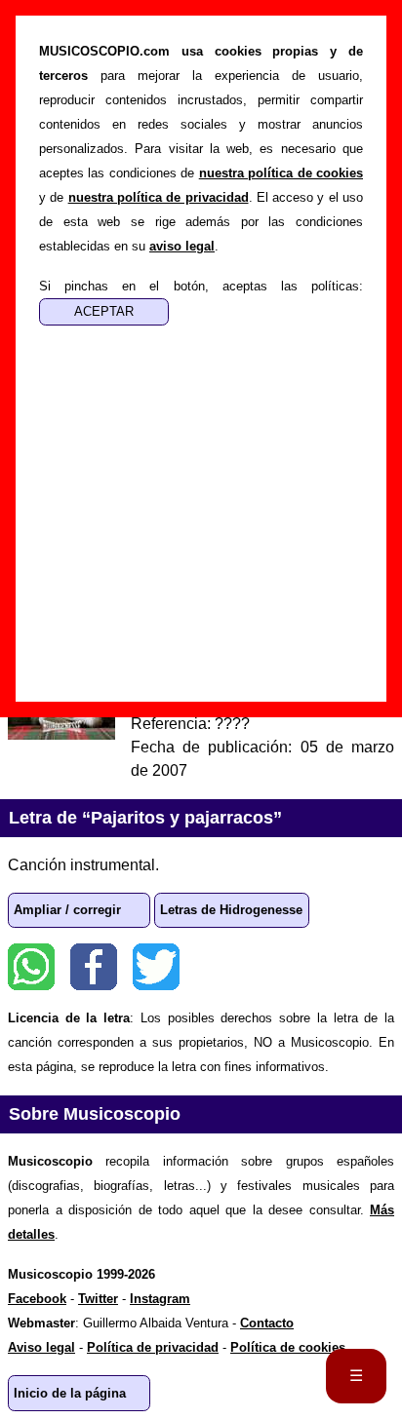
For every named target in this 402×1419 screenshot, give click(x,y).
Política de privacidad (153, 1347)
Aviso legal (41, 1347)
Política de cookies (287, 1347)
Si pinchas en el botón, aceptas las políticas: (201, 286)
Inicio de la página (70, 1393)
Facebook (93, 966)
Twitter (156, 966)
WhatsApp (31, 966)
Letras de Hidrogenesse (231, 909)
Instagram (160, 1298)
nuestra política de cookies (281, 173)
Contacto (267, 1323)
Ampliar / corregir (67, 909)
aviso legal (182, 246)
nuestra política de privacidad (158, 197)
